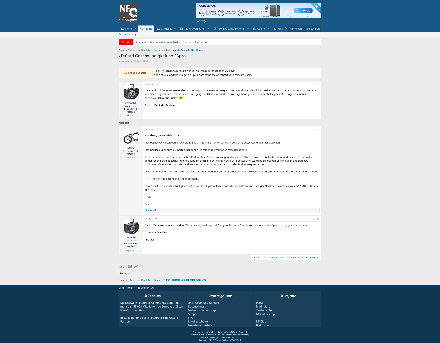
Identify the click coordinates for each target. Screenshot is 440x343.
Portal (259, 303)
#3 (318, 219)
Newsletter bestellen (201, 325)
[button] (135, 28)
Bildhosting (263, 325)
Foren (148, 28)
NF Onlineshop (265, 314)
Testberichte (264, 310)
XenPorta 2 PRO (207, 337)
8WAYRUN (236, 337)
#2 (318, 129)
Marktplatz (263, 306)
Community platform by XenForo (220, 332)
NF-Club (261, 321)
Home (129, 28)
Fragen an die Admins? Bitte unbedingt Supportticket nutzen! (172, 42)
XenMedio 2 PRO (206, 340)
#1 (318, 84)
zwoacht (125, 61)
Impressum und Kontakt (203, 303)
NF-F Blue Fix (128, 287)
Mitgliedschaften (199, 321)
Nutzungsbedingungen (203, 310)
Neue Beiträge (129, 34)
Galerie (261, 28)
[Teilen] (313, 85)
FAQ (190, 318)
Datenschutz (196, 306)
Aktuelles (166, 28)
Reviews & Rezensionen (231, 28)
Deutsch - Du (147, 287)
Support (193, 314)
